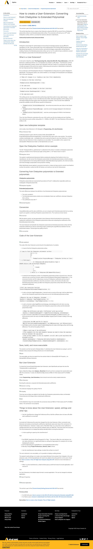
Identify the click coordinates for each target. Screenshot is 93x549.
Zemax (23, 515)
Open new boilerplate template (8, 20)
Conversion (6, 31)
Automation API (36, 22)
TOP (15, 45)
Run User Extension (7, 38)
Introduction (6, 15)
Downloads (8, 515)
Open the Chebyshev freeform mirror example (9, 23)
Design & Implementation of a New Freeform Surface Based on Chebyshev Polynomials (82, 27)
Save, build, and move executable (8, 35)
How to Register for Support (62, 519)
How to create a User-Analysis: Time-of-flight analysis (40, 500)
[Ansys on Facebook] (87, 539)
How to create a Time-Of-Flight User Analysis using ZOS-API (38, 459)
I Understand (85, 544)
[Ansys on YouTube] (82, 539)
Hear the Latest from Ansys (12, 527)
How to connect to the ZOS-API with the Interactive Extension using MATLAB (52, 495)
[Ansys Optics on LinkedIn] (80, 539)
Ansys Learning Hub (43, 515)
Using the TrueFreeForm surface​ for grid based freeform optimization (81, 50)
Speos (23, 517)
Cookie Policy (43, 538)
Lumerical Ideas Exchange (62, 515)
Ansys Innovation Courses (45, 514)
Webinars (40, 517)
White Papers (42, 521)
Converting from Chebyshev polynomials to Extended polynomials (10, 28)
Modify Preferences (74, 544)
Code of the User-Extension (9, 33)
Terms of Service (33, 538)
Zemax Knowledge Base (33, 8)
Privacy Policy (52, 538)
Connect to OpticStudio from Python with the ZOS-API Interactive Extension (52, 497)
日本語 (29, 25)
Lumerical (24, 514)
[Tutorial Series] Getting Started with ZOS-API (44, 28)
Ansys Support (59, 517)
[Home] (10, 3)
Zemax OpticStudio (25, 22)
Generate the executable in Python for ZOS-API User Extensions (82, 55)
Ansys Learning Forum (61, 514)
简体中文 (34, 25)
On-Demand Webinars (44, 519)
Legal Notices (60, 538)
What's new (8, 517)
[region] (46, 544)
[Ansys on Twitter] (85, 539)
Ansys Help (8, 519)
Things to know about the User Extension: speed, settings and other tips (9, 42)
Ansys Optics (24, 8)
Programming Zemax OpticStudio (48, 8)
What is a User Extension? (9, 17)
